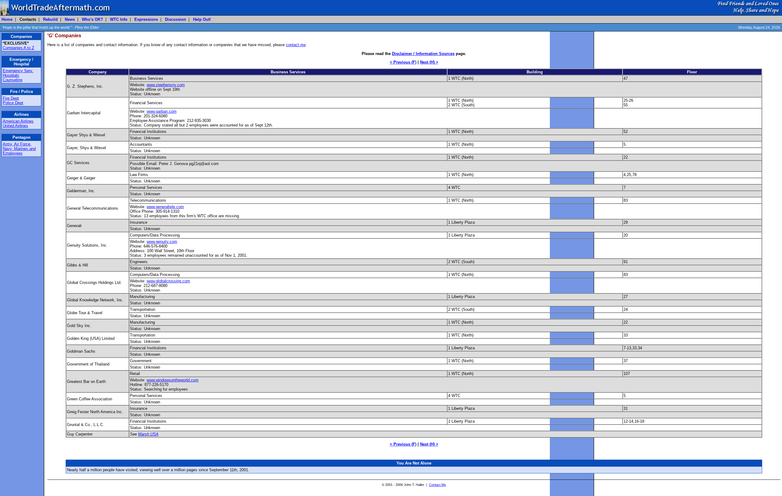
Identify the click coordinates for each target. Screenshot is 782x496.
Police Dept (13, 103)
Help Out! (202, 19)
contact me (296, 44)
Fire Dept (11, 98)
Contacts (28, 19)
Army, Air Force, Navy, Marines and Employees (19, 149)
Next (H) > (429, 62)
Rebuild (50, 19)
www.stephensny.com (166, 85)
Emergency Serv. (18, 70)
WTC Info (118, 19)
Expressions (146, 19)
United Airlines (15, 125)
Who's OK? (92, 19)
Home (7, 19)
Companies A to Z (18, 48)
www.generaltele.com (165, 206)
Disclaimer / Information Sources (423, 53)
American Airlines (18, 121)
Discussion (175, 19)
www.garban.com (162, 111)
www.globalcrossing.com (168, 281)
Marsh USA (148, 434)
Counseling (12, 80)
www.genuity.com (162, 241)
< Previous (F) (403, 62)
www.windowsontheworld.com (173, 380)
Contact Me (437, 485)
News (70, 19)
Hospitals (11, 75)
